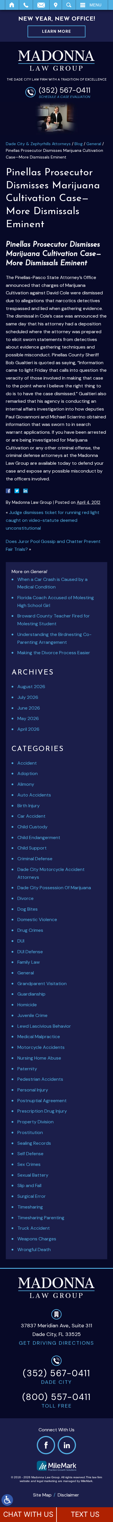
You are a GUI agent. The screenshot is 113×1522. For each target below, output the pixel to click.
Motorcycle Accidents (41, 1047)
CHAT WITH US (28, 1514)
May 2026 (28, 718)
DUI (20, 941)
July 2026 (27, 697)
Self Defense (30, 1154)
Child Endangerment (38, 837)
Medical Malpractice (38, 1036)
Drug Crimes (30, 930)
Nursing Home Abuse (39, 1058)
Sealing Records (34, 1143)
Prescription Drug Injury (42, 1111)
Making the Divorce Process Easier (53, 653)
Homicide (27, 1005)
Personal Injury (32, 1090)
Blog (78, 143)
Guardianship (31, 994)
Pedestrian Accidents (40, 1079)
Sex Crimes (29, 1164)
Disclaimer (68, 1495)
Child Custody (32, 827)
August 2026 (31, 686)
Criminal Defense (34, 859)
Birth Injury (28, 806)
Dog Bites (27, 909)
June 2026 (28, 708)
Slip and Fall (29, 1185)
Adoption (27, 773)
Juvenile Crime (32, 1015)
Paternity (27, 1069)
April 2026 (28, 729)
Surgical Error (31, 1196)
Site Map (42, 1495)
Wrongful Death (34, 1249)
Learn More (56, 31)
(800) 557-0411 (56, 1397)
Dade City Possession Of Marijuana (54, 888)
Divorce (25, 898)
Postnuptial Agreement (42, 1101)
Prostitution (30, 1132)
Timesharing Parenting (40, 1218)
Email (41, 5)
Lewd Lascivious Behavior (44, 1026)
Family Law (28, 962)
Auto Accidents (34, 795)
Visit (56, 5)
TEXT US (85, 1514)
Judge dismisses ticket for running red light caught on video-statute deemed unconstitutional (52, 520)
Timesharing (30, 1207)
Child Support (32, 848)
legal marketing (47, 1481)
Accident (27, 763)
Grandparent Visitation (42, 983)
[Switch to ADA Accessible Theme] (7, 1500)
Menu (95, 5)
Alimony (25, 784)
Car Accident (31, 816)
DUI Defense (30, 952)
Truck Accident (33, 1228)
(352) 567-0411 (64, 90)
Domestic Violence (37, 919)
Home (12, 5)
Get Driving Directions (56, 1342)
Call (26, 5)
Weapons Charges (36, 1239)
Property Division (35, 1122)
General (93, 143)
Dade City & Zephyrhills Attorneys (38, 143)
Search (69, 5)
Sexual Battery (32, 1175)
